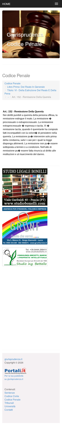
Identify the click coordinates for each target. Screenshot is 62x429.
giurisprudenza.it (13, 359)
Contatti (9, 409)
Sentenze (10, 392)
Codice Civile (12, 396)
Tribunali (9, 403)
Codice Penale (12, 399)
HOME (6, 4)
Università (10, 406)
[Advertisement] (24, 286)
